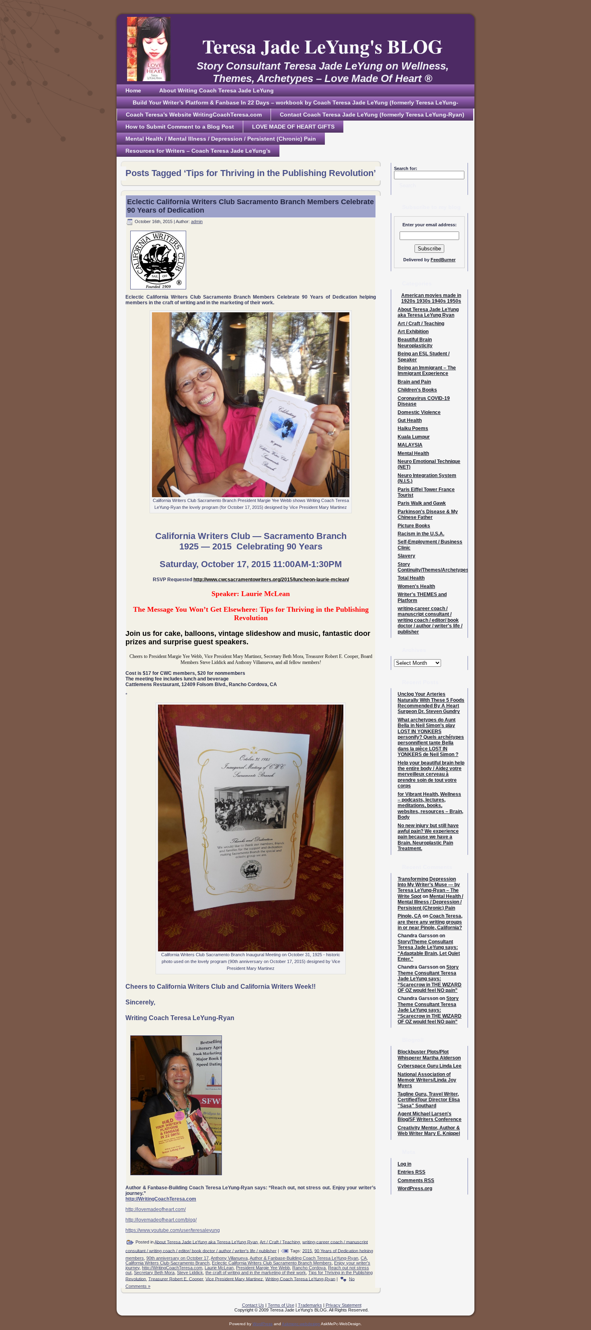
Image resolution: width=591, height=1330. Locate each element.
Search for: (405, 168)
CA (364, 1258)
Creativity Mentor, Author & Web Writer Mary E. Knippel (429, 1130)
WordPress (262, 1324)
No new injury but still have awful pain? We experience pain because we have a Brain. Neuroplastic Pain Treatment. (428, 837)
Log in (404, 1164)
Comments (416, 1180)
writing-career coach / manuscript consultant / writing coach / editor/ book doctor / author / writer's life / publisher (430, 620)
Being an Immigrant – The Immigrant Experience (427, 370)
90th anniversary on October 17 (177, 1258)
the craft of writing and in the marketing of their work (255, 1272)
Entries (411, 1172)
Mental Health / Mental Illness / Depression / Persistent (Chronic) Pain (430, 902)
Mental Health (413, 453)
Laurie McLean (219, 1267)
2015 (307, 1250)
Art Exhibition (413, 331)
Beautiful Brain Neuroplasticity (415, 342)
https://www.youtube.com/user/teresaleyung (172, 1230)
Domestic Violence (419, 412)
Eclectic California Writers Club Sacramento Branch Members (272, 1262)
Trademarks (310, 1305)
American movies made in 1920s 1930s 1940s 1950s (431, 298)
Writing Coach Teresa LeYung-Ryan (300, 1278)
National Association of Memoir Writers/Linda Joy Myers (427, 1080)
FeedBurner (443, 259)
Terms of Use (281, 1305)
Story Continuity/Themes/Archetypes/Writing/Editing (450, 567)
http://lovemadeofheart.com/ (155, 1209)
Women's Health (416, 586)
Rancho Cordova (309, 1267)
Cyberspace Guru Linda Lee (430, 1066)
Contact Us (253, 1305)
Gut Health (410, 420)
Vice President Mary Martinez (234, 1278)
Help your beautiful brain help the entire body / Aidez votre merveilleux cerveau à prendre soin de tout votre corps (431, 774)
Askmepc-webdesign (301, 1324)
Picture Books (414, 526)
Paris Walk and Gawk (422, 503)
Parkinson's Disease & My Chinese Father (428, 514)
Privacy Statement (343, 1305)
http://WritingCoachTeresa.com (172, 1267)
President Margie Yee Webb (263, 1267)
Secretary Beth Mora (154, 1272)
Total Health (411, 578)
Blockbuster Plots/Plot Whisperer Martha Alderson (429, 1054)
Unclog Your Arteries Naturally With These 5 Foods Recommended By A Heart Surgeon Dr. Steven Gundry (431, 702)
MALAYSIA (410, 445)
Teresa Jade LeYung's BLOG (322, 46)
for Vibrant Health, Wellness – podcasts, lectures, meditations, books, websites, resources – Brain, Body (430, 805)
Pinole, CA (409, 916)
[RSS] (125, 1308)
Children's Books (417, 390)
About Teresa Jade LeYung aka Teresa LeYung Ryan (206, 1241)
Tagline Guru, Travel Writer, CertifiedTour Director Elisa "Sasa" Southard (429, 1100)
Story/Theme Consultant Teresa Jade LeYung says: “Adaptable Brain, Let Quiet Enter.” (429, 950)
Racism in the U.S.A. (421, 534)
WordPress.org (415, 1188)
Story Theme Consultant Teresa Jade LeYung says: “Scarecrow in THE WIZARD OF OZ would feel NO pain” (430, 978)
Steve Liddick (190, 1272)
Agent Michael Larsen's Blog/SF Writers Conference (430, 1116)
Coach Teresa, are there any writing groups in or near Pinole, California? (430, 921)
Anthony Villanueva (229, 1258)
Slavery (406, 556)
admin (197, 221)
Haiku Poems (413, 428)
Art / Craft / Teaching (280, 1241)
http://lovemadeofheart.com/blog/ (161, 1220)
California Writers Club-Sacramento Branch (167, 1262)
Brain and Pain (414, 382)
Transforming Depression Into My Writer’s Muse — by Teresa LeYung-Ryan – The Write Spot (429, 887)
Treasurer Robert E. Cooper (175, 1278)
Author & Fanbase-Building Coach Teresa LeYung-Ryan (304, 1258)
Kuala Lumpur (414, 437)
